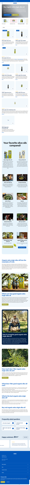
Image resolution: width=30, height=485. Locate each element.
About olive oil (15, 464)
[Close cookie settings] (27, 477)
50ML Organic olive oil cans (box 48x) (5, 128)
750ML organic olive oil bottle (21, 40)
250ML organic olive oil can (6, 92)
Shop (15, 467)
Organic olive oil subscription (7, 75)
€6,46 (16, 96)
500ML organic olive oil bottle (21, 75)
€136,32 (3, 132)
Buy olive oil (5, 304)
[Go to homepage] (15, 453)
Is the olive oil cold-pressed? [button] (19, 423)
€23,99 (3, 62)
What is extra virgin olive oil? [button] (7, 428)
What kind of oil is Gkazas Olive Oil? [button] (20, 428)
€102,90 (3, 114)
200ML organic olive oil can (20, 92)
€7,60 (2, 79)
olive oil (16, 59)
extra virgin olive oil (20, 59)
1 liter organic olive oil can (6, 57)
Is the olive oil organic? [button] (6, 423)
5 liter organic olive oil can (6, 40)
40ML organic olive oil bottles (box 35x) (8, 109)
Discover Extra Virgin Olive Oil (7, 246)
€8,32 (2, 96)
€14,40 (16, 79)
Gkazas (15, 472)
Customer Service (15, 469)
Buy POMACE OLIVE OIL (22, 247)
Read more (25, 437)
